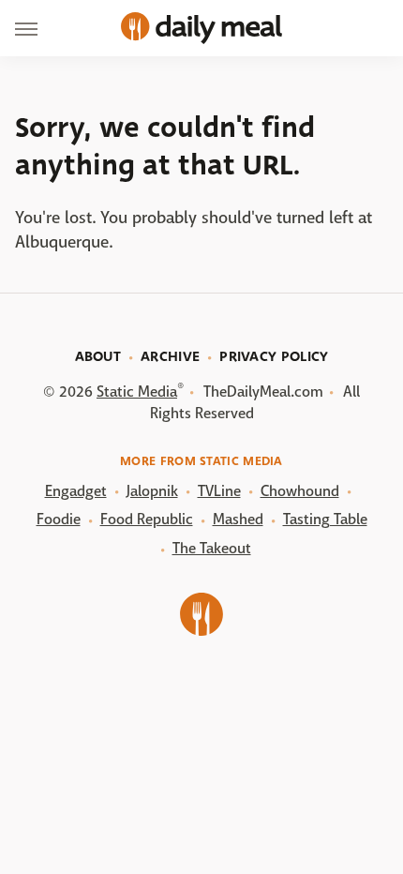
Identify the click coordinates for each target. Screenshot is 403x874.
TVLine (219, 491)
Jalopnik (152, 491)
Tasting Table (325, 519)
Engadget (76, 491)
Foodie (59, 519)
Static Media (137, 391)
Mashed (238, 519)
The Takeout (211, 548)
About (98, 356)
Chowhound (300, 491)
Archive (170, 356)
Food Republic (146, 519)
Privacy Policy (273, 356)
